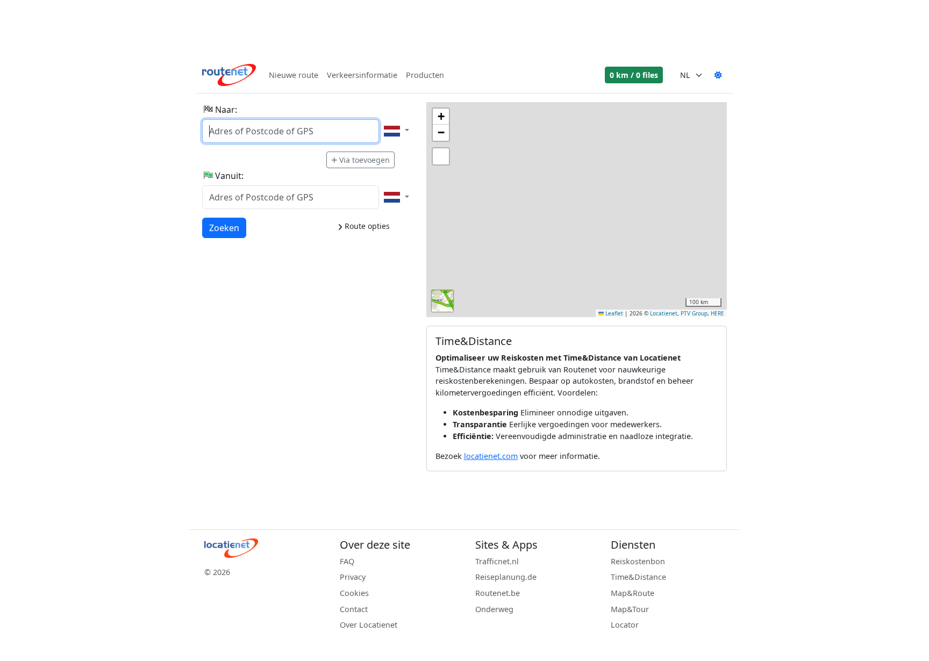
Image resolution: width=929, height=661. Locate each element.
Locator (625, 625)
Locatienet (663, 313)
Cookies (354, 593)
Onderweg (494, 609)
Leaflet (613, 313)
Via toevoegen (364, 160)
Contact (354, 609)
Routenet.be (497, 593)
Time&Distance (638, 577)
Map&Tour (630, 609)
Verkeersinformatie (362, 75)
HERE (717, 313)
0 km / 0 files (634, 75)
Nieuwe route (293, 75)
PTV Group (694, 313)
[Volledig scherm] (441, 156)
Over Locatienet (368, 625)
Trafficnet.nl (497, 561)
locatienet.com (491, 456)
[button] (441, 117)
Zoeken (224, 227)
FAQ (347, 561)
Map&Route (632, 593)
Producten (425, 75)
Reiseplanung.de (506, 577)
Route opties (366, 226)
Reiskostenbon (638, 561)
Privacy (353, 577)
